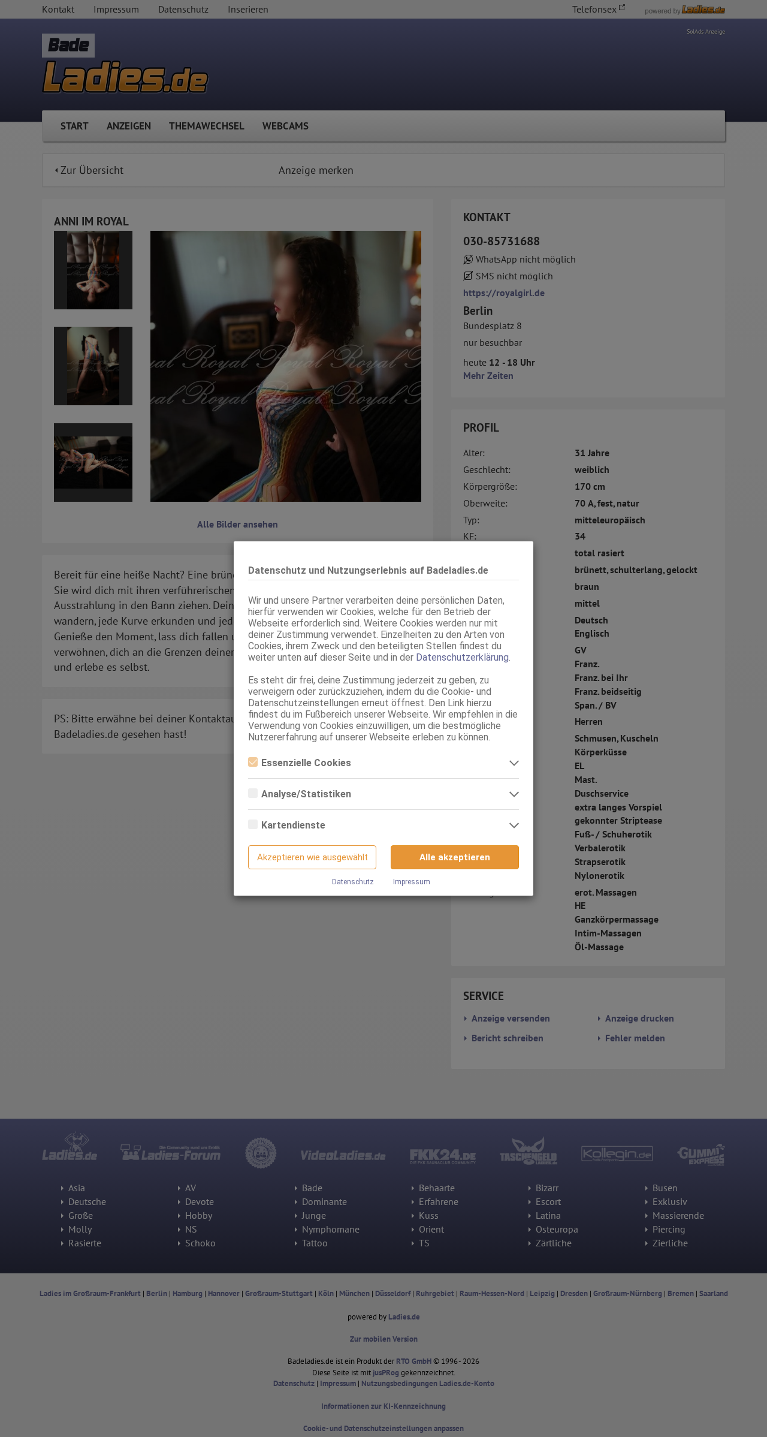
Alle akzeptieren (454, 857)
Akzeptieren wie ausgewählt (312, 857)
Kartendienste (293, 825)
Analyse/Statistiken (306, 794)
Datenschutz (353, 882)
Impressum (411, 882)
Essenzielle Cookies (306, 763)
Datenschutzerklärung (462, 657)
